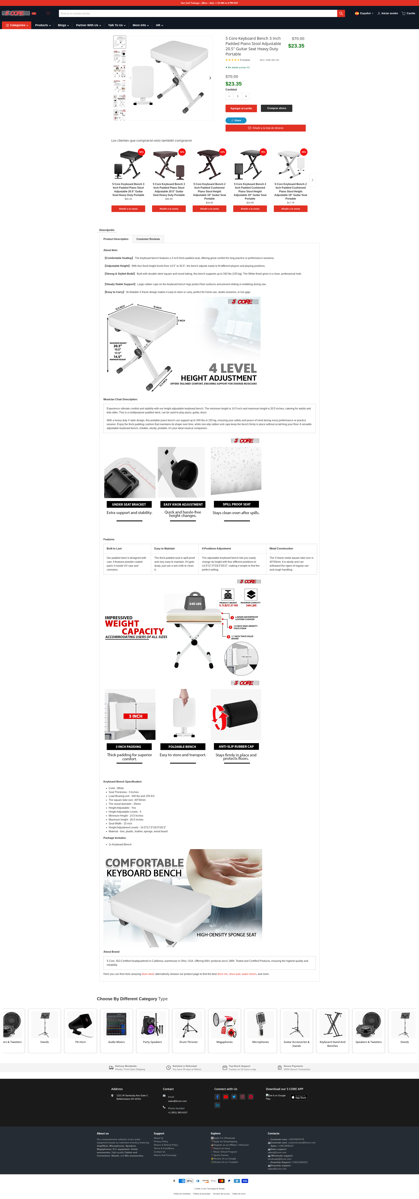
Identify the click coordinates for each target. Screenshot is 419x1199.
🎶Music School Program (224, 1151)
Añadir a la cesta (128, 208)
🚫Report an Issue (220, 1148)
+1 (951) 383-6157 (178, 1112)
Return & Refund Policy (166, 1145)
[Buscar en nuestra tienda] (341, 13)
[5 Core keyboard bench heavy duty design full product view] (119, 86)
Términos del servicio (221, 1194)
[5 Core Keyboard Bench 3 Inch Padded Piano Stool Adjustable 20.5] (119, 56)
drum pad (234, 974)
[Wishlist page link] (48, 13)
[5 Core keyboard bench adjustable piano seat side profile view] (119, 115)
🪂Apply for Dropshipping (224, 1141)
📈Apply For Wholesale (223, 1138)
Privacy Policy (161, 1141)
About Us (158, 1138)
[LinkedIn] (217, 1105)
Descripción (106, 230)
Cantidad (231, 89)
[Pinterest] (251, 1097)
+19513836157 (286, 1146)
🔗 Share (236, 120)
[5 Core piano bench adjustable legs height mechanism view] (119, 42)
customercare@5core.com (302, 1142)
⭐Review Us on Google (223, 1158)
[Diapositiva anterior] (130, 78)
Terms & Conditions (164, 1148)
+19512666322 (300, 1162)
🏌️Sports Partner (220, 1155)
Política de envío (239, 1194)
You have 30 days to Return (187, 1069)
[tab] (116, 239)
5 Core (204, 1189)
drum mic (222, 974)
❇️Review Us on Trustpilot (224, 1162)
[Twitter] (234, 1097)
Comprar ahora (276, 108)
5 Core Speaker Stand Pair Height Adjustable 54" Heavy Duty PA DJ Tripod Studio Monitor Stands (46, 1186)
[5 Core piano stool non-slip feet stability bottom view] (119, 71)
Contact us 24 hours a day (242, 1069)
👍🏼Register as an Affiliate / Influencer (230, 1145)
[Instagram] (242, 1097)
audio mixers (249, 974)
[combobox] (202, 13)
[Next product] (312, 180)
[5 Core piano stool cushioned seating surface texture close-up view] (119, 101)
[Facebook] (217, 1097)
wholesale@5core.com (279, 1159)
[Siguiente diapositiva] (119, 118)
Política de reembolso (182, 1194)
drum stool (148, 974)
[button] (233, 60)
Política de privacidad (201, 1194)
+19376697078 (296, 1139)
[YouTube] (226, 1097)
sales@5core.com (177, 1101)
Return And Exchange (165, 1155)
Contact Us (159, 1151)
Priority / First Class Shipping (130, 1069)
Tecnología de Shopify (216, 1189)
